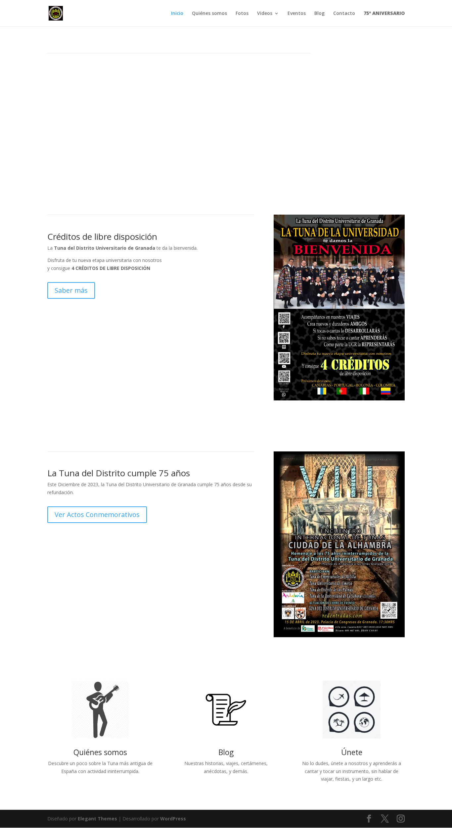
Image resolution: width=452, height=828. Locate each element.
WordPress (173, 818)
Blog (319, 13)
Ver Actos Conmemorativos (97, 514)
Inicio (177, 13)
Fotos (242, 13)
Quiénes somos (209, 13)
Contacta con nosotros (90, 119)
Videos (264, 13)
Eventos (297, 13)
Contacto (344, 13)
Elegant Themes (97, 818)
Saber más (71, 290)
